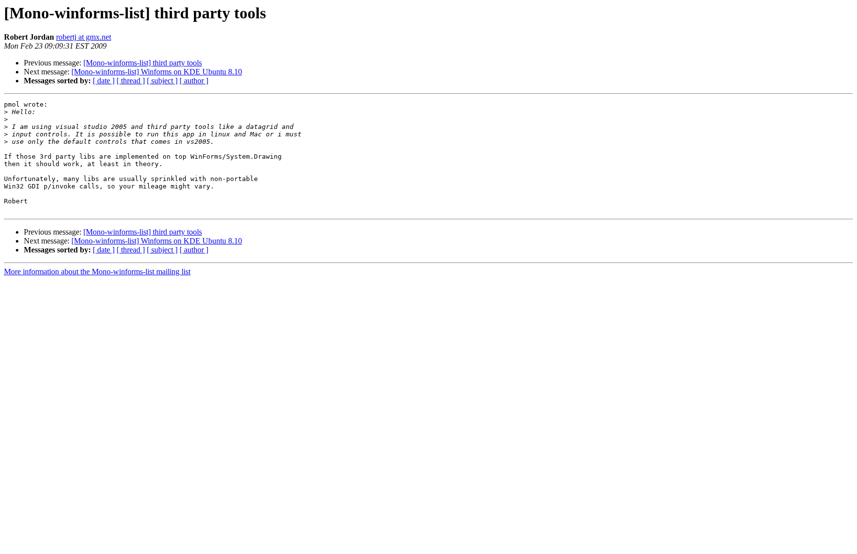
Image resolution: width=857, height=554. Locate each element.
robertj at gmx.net (83, 37)
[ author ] (194, 80)
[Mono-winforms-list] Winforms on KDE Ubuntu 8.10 (156, 71)
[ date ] (104, 80)
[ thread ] (131, 80)
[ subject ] (162, 80)
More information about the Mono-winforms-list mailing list (97, 271)
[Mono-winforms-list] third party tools (142, 63)
